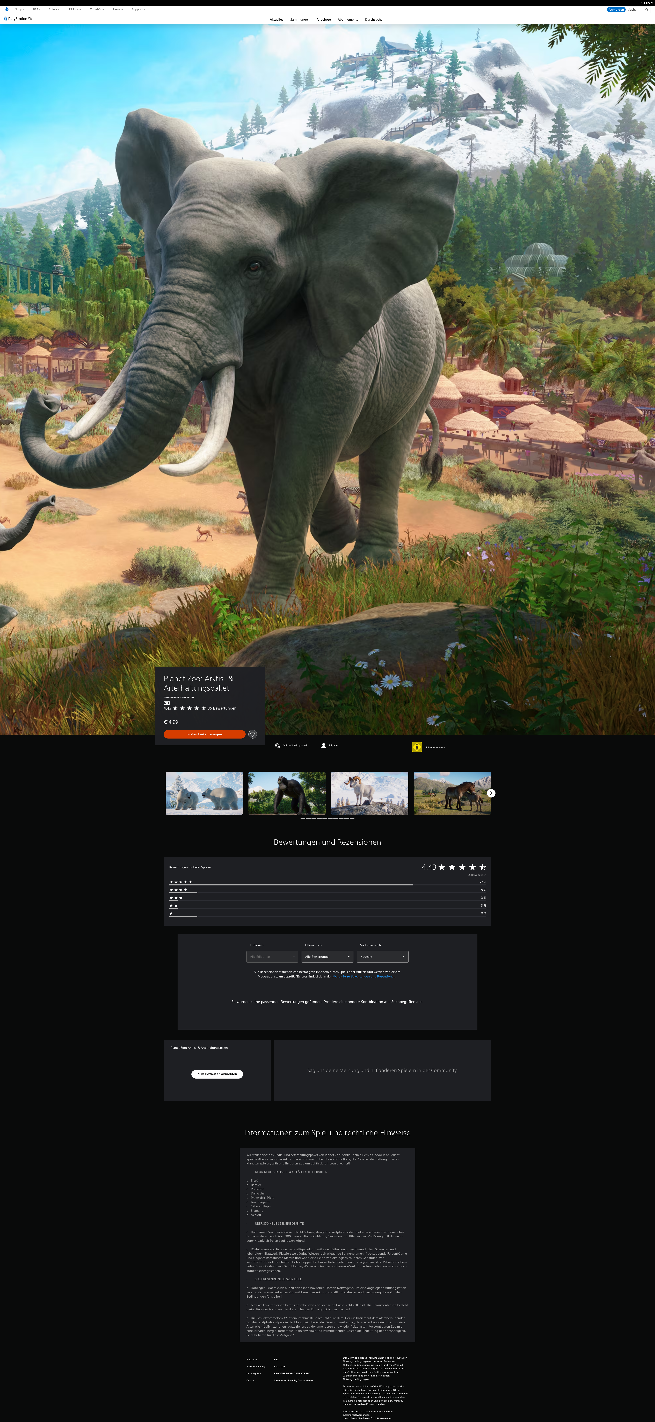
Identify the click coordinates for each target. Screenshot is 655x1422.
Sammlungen (300, 19)
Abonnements (348, 19)
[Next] (491, 793)
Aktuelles (276, 19)
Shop (18, 9)
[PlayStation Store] (21, 18)
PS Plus (73, 9)
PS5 (35, 9)
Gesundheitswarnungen (356, 1414)
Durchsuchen (374, 19)
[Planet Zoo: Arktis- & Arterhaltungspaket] (204, 793)
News (117, 9)
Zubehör (96, 9)
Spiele (53, 9)
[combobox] (272, 957)
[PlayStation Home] (7, 9)
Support (137, 9)
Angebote (324, 19)
